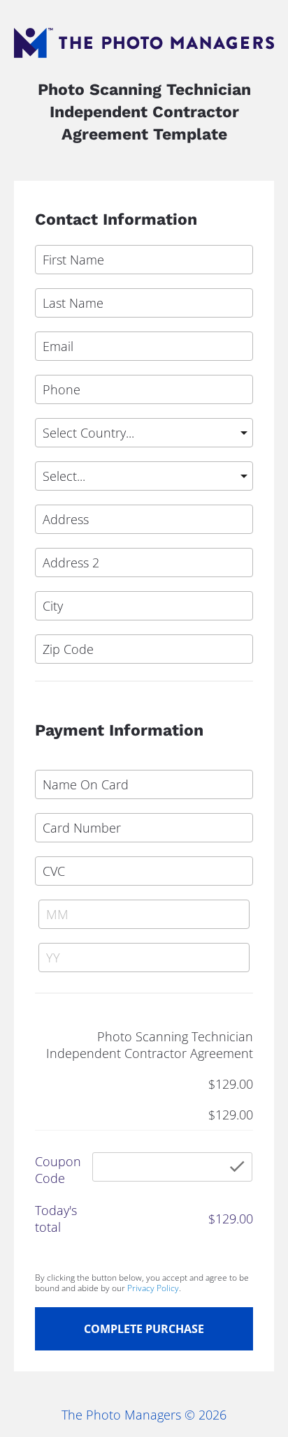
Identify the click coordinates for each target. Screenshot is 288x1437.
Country (54, 411)
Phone (50, 368)
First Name (62, 238)
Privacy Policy (153, 1288)
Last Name (61, 281)
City (44, 584)
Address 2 (60, 541)
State (47, 454)
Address (55, 498)
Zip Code (57, 627)
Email (48, 325)
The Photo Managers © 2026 (144, 1414)
